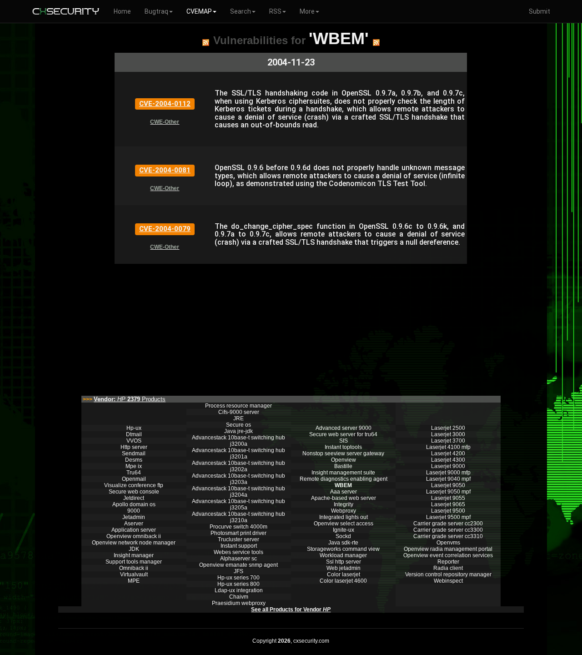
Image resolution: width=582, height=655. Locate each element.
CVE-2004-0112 (165, 104)
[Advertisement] (291, 327)
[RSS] (205, 42)
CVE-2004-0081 (165, 170)
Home (122, 11)
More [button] (307, 11)
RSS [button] (275, 11)
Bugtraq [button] (156, 11)
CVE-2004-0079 (165, 229)
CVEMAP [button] (199, 11)
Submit (539, 11)
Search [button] (240, 11)
